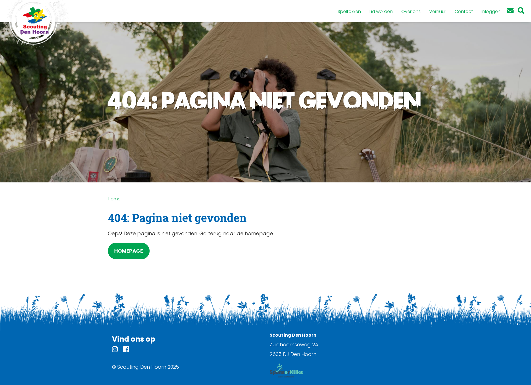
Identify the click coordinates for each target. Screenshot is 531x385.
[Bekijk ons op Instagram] (115, 350)
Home (114, 199)
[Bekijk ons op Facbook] (126, 350)
